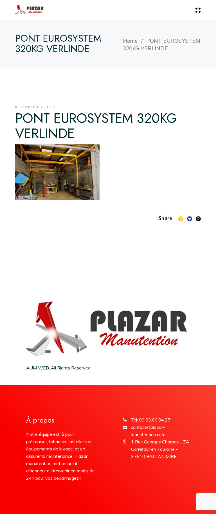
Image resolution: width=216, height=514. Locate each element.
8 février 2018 (33, 107)
